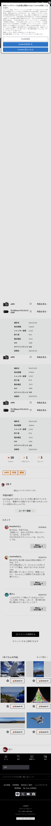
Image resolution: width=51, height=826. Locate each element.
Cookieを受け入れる (25, 50)
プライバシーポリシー (28, 34)
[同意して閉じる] (49, 2)
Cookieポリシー (22, 32)
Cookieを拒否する (25, 44)
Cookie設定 (25, 39)
